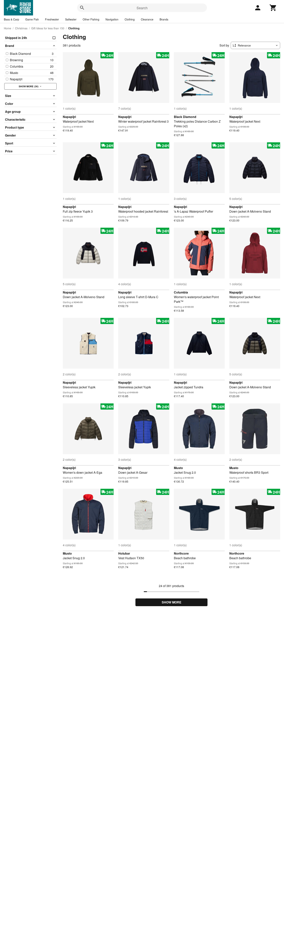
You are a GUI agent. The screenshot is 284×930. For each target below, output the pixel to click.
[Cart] (273, 8)
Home (7, 28)
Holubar (124, 553)
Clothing (130, 19)
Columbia (181, 292)
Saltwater (71, 19)
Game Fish (32, 19)
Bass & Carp (11, 19)
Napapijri (69, 117)
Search (142, 7)
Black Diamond (185, 117)
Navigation (111, 19)
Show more (171, 602)
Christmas (21, 28)
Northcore (181, 553)
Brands (164, 19)
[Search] (82, 7)
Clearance (147, 19)
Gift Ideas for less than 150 (47, 28)
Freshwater (52, 19)
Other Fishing (91, 19)
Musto (178, 468)
